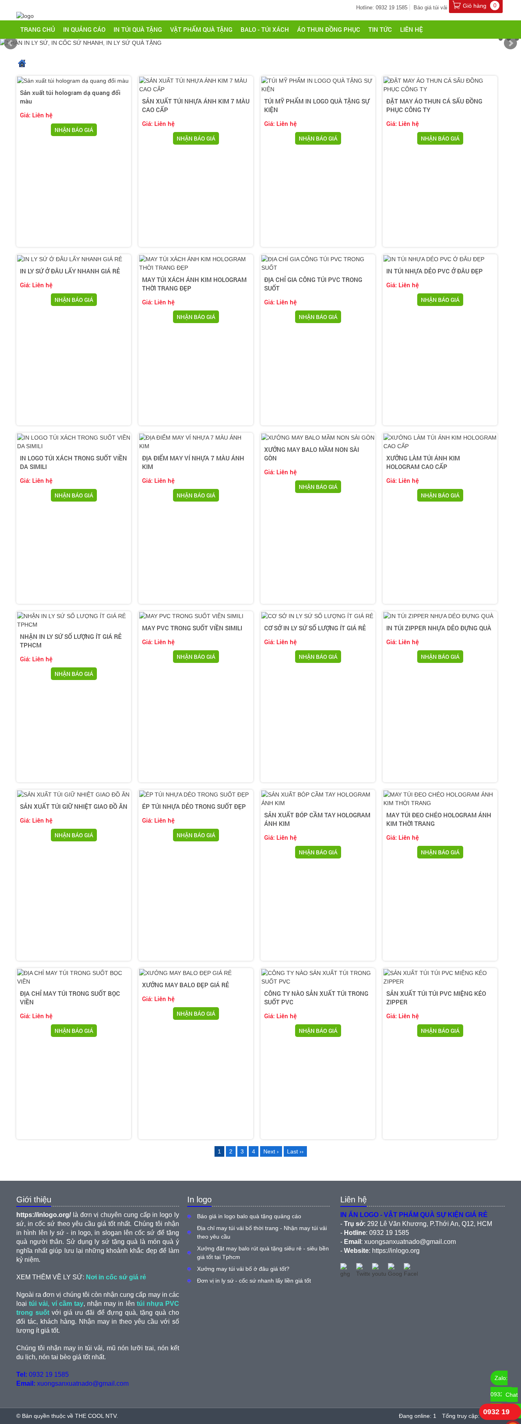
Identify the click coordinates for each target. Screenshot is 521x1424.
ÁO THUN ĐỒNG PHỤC (328, 29)
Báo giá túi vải (430, 7)
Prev (10, 43)
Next (510, 43)
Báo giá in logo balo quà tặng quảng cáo (249, 1216)
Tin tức (380, 29)
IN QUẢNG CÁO (84, 29)
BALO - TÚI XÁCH (265, 29)
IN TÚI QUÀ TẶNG (138, 29)
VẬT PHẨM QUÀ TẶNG (201, 29)
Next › (271, 1151)
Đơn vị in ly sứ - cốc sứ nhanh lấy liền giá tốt (254, 1280)
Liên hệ (411, 29)
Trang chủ (37, 29)
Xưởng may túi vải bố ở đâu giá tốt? (243, 1269)
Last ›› (295, 1151)
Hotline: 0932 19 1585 (381, 7)
